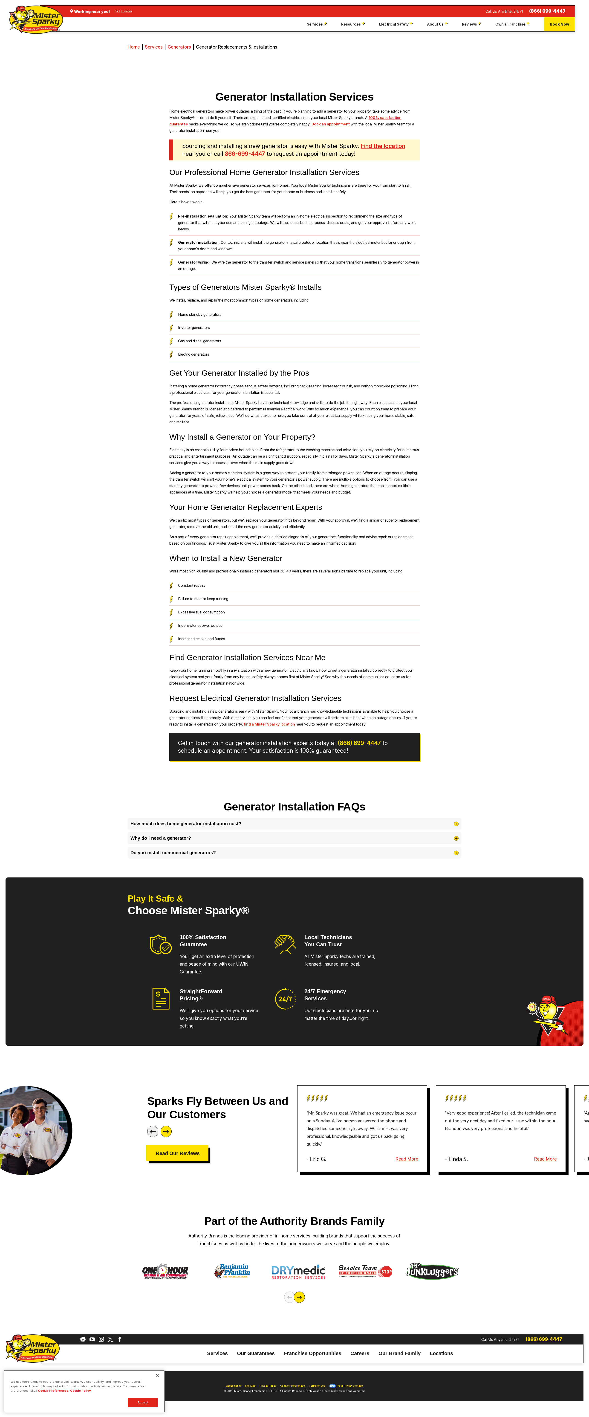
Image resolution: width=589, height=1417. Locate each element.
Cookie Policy (80, 1390)
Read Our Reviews (178, 1153)
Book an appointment (331, 124)
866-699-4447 (245, 153)
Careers (359, 1353)
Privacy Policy (268, 1385)
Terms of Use (317, 1385)
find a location (123, 11)
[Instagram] (101, 1339)
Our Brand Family (399, 1353)
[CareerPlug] (83, 1339)
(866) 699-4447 (547, 11)
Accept (143, 1402)
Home (134, 47)
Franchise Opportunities (312, 1353)
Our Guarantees (256, 1353)
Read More (407, 1159)
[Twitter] (110, 1339)
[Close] (157, 1375)
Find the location (383, 145)
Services (154, 47)
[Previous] (152, 1131)
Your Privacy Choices (350, 1385)
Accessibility (233, 1385)
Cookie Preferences (53, 1390)
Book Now (559, 24)
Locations (441, 1353)
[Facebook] (119, 1339)
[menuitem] (317, 24)
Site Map (250, 1385)
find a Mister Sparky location (269, 724)
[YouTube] (92, 1339)
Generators (179, 47)
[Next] (166, 1131)
